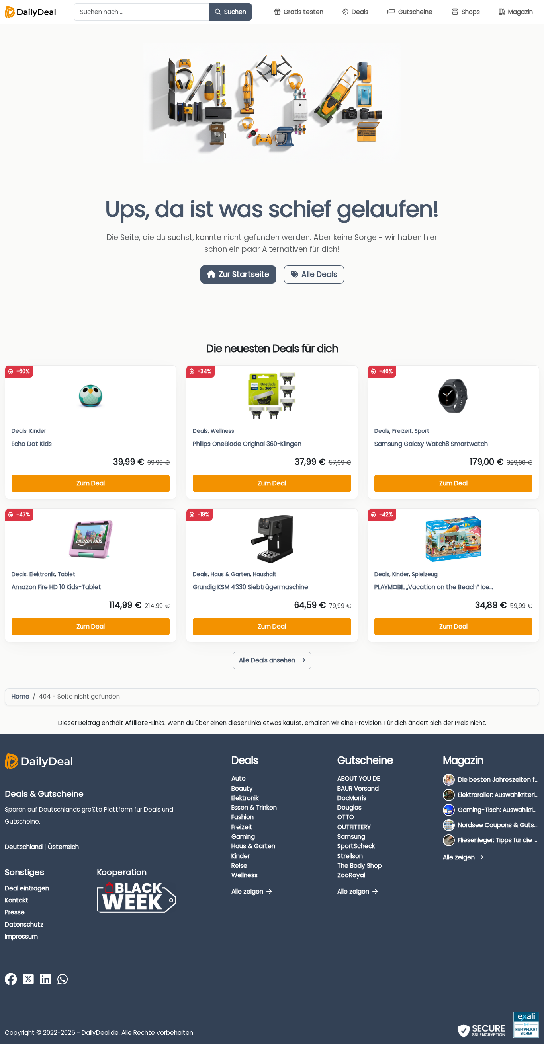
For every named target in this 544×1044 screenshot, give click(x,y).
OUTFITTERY (354, 827)
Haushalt (264, 574)
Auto (238, 778)
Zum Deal (90, 483)
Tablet (66, 574)
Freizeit (402, 431)
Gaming (243, 836)
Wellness (244, 875)
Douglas (349, 807)
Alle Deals (319, 274)
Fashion (242, 817)
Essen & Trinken (254, 807)
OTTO (345, 817)
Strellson (350, 856)
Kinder (37, 431)
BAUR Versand (358, 788)
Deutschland (24, 847)
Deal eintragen (27, 888)
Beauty (242, 788)
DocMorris (351, 798)
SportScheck (356, 846)
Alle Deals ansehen (268, 660)
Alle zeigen (248, 891)
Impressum (21, 936)
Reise (239, 865)
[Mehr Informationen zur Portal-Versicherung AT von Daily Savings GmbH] (526, 1025)
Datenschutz (24, 924)
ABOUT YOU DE (358, 778)
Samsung (351, 836)
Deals (19, 431)
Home (20, 696)
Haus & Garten (253, 846)
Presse (15, 912)
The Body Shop (359, 865)
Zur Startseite (244, 274)
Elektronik (244, 798)
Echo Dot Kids (32, 444)
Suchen (234, 12)
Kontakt (16, 900)
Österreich (63, 847)
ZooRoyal (351, 875)
